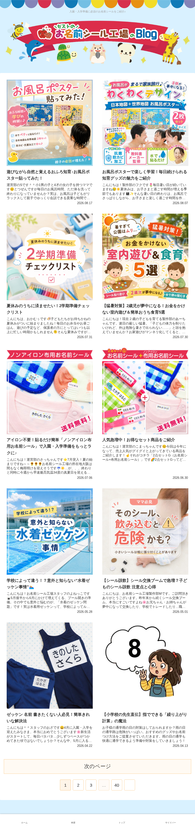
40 (116, 785)
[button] (181, 552)
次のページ (97, 766)
